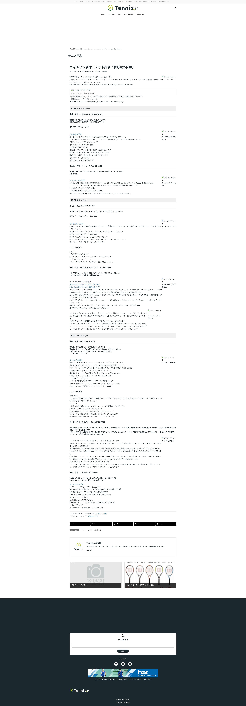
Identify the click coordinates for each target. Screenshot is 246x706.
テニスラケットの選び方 (94, 530)
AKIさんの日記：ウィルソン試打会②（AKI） (85, 287)
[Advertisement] (123, 33)
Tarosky (127, 699)
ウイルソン (83, 530)
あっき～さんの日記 (77, 224)
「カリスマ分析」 (102, 513)
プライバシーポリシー (135, 679)
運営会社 (96, 679)
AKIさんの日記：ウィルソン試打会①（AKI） (85, 284)
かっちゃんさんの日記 (77, 180)
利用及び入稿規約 (122, 679)
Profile (88, 550)
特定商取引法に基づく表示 (108, 679)
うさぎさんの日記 (76, 134)
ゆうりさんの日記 (76, 360)
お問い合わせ (147, 679)
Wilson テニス (93, 516)
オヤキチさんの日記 (77, 484)
